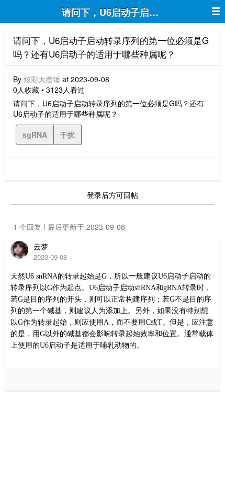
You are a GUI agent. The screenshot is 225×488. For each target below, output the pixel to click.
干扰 (67, 134)
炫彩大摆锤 (42, 79)
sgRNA (34, 134)
